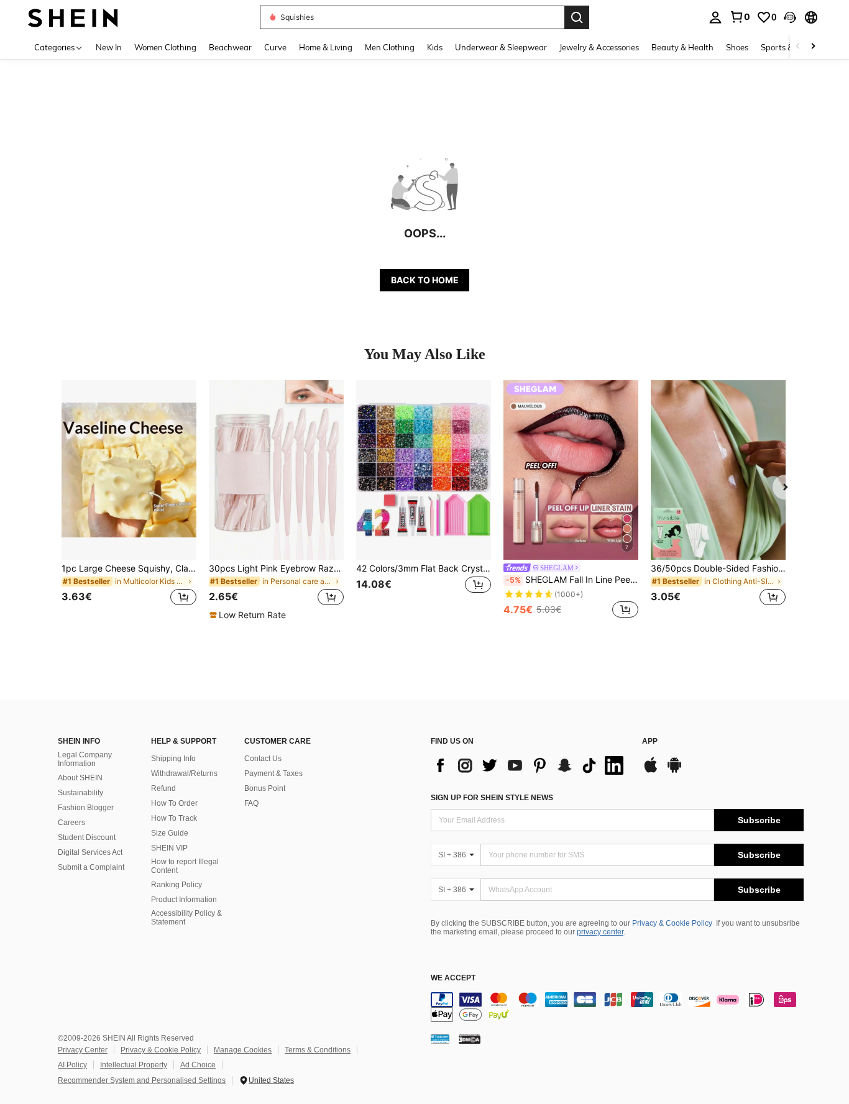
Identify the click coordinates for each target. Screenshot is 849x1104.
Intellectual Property (133, 1065)
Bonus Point (264, 788)
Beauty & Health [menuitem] (682, 47)
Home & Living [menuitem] (325, 47)
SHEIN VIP (169, 848)
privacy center (600, 932)
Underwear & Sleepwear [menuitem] (501, 47)
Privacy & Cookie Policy (672, 923)
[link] (739, 16)
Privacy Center (83, 1050)
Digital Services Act (90, 852)
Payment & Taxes (273, 773)
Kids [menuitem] (435, 47)
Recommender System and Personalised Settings (142, 1080)
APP (650, 741)
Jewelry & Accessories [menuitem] (599, 47)
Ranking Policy (176, 884)
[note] (249, 615)
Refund (163, 788)
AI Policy (72, 1065)
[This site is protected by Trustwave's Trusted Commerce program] (440, 1038)
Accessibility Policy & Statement (186, 917)
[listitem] (129, 500)
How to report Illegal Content (185, 866)
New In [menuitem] (109, 47)
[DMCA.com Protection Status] (469, 1038)
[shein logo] (73, 17)
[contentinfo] (617, 1007)
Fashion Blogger (86, 807)
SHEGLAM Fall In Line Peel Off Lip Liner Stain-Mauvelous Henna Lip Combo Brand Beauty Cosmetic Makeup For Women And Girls (572, 580)
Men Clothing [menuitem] (390, 47)
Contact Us (263, 758)
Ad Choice (198, 1065)
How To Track (174, 818)
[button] (789, 17)
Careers (71, 822)
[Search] (576, 17)
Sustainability (80, 792)
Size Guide (169, 833)
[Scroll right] (813, 47)
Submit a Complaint (91, 867)
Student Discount (87, 837)
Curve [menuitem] (275, 47)
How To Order (174, 803)
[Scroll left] (798, 47)
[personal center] (715, 17)
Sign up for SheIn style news (492, 797)
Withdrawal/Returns (184, 773)
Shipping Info (173, 758)
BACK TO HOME (425, 280)
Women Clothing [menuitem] (165, 47)
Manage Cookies (243, 1050)
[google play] (674, 771)
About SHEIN (80, 777)
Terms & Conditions (318, 1050)
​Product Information (184, 899)
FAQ (251, 803)
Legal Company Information (85, 759)
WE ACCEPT (453, 978)
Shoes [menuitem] (737, 47)
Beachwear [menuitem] (230, 47)
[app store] (650, 771)
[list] (530, 765)
